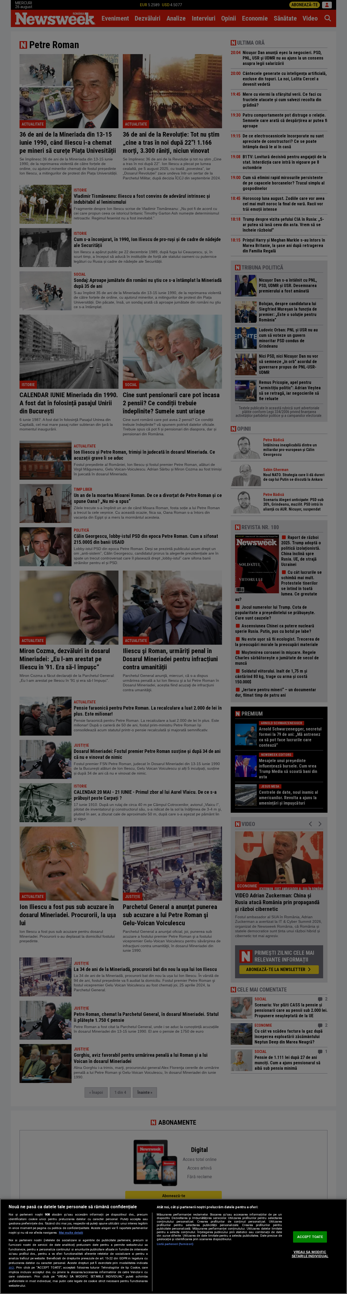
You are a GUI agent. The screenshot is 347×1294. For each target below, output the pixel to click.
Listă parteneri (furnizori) (175, 1244)
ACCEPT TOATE (310, 1237)
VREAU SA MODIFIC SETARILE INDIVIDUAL (310, 1254)
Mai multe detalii (71, 1232)
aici (11, 1267)
